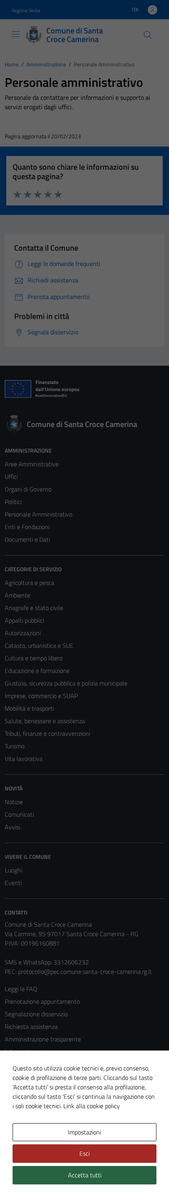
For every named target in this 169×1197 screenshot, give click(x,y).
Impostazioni (84, 1132)
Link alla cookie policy (91, 1106)
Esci (84, 1153)
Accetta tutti (84, 1175)
